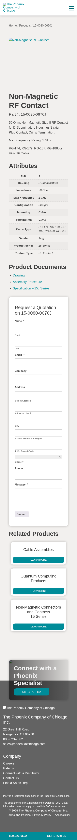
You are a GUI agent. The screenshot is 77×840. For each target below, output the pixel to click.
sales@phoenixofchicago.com (24, 744)
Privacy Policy (42, 814)
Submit (21, 514)
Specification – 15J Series (31, 288)
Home (13, 25)
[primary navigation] (71, 8)
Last (17, 348)
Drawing (19, 275)
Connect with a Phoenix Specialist (35, 676)
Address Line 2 (23, 413)
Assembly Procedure (27, 282)
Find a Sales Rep (15, 783)
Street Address (23, 401)
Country (19, 462)
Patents (8, 768)
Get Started (31, 691)
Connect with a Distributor (21, 773)
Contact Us (11, 778)
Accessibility (62, 814)
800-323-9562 (13, 739)
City (17, 426)
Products (25, 25)
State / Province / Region (28, 438)
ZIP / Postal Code (24, 451)
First (17, 335)
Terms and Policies (19, 814)
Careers (8, 763)
